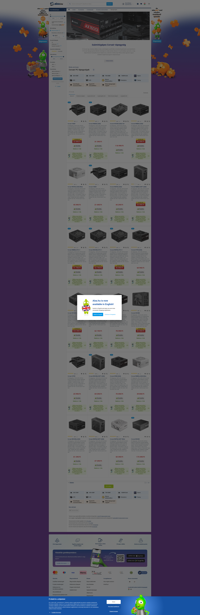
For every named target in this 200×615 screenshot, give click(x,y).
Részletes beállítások (113, 606)
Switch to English (98, 314)
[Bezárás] (120, 296)
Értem (113, 602)
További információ (56, 612)
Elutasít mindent (114, 611)
